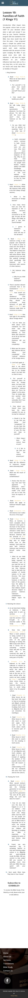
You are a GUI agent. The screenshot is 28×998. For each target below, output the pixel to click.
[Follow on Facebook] (7, 980)
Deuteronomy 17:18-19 (17, 632)
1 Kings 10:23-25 (19, 77)
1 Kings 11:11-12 (19, 519)
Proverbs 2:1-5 (16, 661)
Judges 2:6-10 (20, 781)
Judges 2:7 (21, 791)
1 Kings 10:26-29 (19, 103)
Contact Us (8, 970)
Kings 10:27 (18, 306)
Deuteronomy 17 (15, 616)
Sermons (7, 960)
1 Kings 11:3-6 (17, 314)
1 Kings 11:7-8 (18, 460)
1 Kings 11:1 (17, 184)
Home (5, 953)
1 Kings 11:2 (20, 239)
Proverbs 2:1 (21, 695)
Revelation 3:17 (20, 501)
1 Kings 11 (21, 289)
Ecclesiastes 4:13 (19, 511)
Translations (8, 963)
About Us (7, 956)
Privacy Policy (14, 995)
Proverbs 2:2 (21, 717)
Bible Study (8, 967)
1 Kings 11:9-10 (19, 470)
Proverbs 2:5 (21, 747)
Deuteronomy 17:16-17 (17, 626)
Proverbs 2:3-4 (20, 735)
